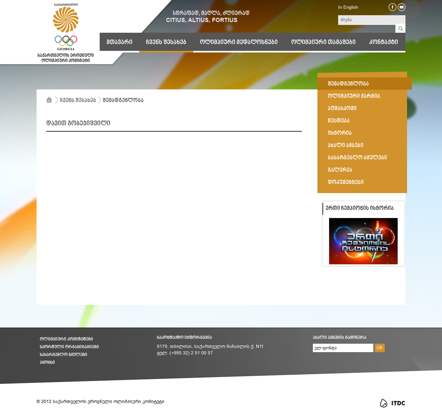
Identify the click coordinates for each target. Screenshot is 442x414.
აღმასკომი (342, 109)
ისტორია (340, 133)
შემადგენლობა (123, 101)
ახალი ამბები (345, 146)
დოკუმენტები (346, 182)
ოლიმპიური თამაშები (323, 42)
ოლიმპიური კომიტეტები (66, 339)
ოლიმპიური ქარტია (354, 96)
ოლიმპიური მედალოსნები (239, 42)
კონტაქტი (383, 42)
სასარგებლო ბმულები (357, 158)
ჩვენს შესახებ (166, 42)
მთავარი (119, 42)
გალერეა (340, 170)
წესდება (339, 121)
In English (348, 7)
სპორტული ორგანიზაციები (69, 347)
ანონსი (47, 362)
